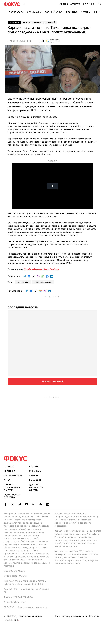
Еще (96, 12)
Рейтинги (88, 4)
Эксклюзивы (34, 12)
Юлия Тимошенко (43, 282)
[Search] (100, 4)
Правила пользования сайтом (12, 487)
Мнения (64, 4)
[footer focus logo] (15, 458)
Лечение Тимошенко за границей (39, 22)
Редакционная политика (12, 496)
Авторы (33, 475)
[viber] (33, 504)
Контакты (94, 616)
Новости (9, 466)
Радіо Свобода (51, 269)
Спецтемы (75, 4)
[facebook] (5, 504)
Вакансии (35, 480)
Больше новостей (52, 381)
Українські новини (33, 269)
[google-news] (41, 504)
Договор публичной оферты (36, 487)
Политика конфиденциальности (70, 616)
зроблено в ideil (12, 620)
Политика (71, 12)
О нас (7, 480)
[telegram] (19, 504)
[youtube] (26, 504)
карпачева (23, 282)
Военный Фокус (53, 12)
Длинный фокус (13, 475)
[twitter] (12, 504)
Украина (86, 12)
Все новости (16, 12)
